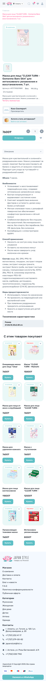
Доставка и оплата (11, 575)
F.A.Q (4, 586)
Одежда (6, 620)
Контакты (7, 579)
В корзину (19, 138)
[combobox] (23, 151)
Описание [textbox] (9, 151)
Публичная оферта (11, 593)
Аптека (5, 616)
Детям (5, 613)
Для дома (6, 609)
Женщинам (7, 605)
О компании (8, 571)
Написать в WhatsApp (23, 677)
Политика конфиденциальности (17, 589)
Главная (5, 11)
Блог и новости (9, 582)
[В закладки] (41, 138)
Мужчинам (7, 602)
